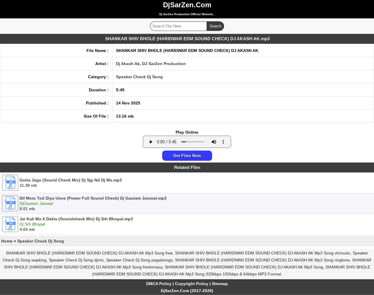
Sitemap (220, 283)
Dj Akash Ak (128, 63)
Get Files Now (187, 155)
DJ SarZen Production (164, 63)
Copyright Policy (191, 283)
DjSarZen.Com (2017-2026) (187, 290)
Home (7, 241)
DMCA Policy (159, 283)
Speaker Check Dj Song (139, 76)
